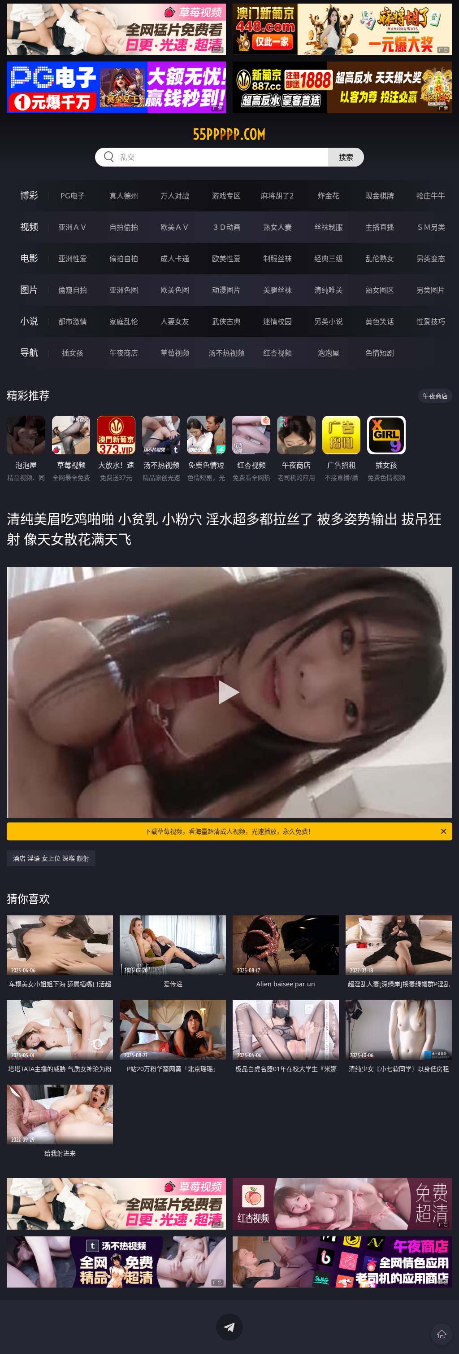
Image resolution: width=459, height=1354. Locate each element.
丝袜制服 (328, 227)
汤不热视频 (226, 353)
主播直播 (379, 227)
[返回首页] (441, 1334)
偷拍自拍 (123, 259)
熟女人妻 (277, 227)
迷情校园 (277, 321)
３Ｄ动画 (226, 227)
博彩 (29, 195)
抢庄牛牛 (430, 196)
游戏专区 (226, 196)
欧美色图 (174, 290)
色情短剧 (379, 353)
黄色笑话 (379, 321)
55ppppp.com (229, 134)
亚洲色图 (123, 290)
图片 (29, 290)
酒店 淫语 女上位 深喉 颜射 (51, 858)
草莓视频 (174, 353)
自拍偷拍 (123, 227)
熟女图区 (379, 290)
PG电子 (73, 196)
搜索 (346, 157)
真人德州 (123, 196)
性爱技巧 (430, 321)
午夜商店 (123, 353)
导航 (29, 353)
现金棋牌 (379, 196)
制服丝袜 (277, 259)
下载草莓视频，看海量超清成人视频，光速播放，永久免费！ (229, 831)
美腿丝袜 (277, 290)
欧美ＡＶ (174, 227)
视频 (29, 227)
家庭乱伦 (123, 321)
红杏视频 (277, 353)
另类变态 (430, 259)
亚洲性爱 (72, 259)
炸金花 (328, 196)
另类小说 (328, 321)
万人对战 (174, 196)
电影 (29, 258)
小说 (29, 321)
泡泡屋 (328, 353)
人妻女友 (174, 321)
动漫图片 (226, 290)
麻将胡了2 (277, 196)
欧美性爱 (226, 259)
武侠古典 (226, 321)
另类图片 (430, 290)
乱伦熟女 (379, 259)
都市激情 (72, 321)
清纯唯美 (328, 290)
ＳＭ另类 (430, 227)
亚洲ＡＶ (72, 227)
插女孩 (72, 353)
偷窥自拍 (72, 290)
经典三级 (328, 259)
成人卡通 (174, 259)
